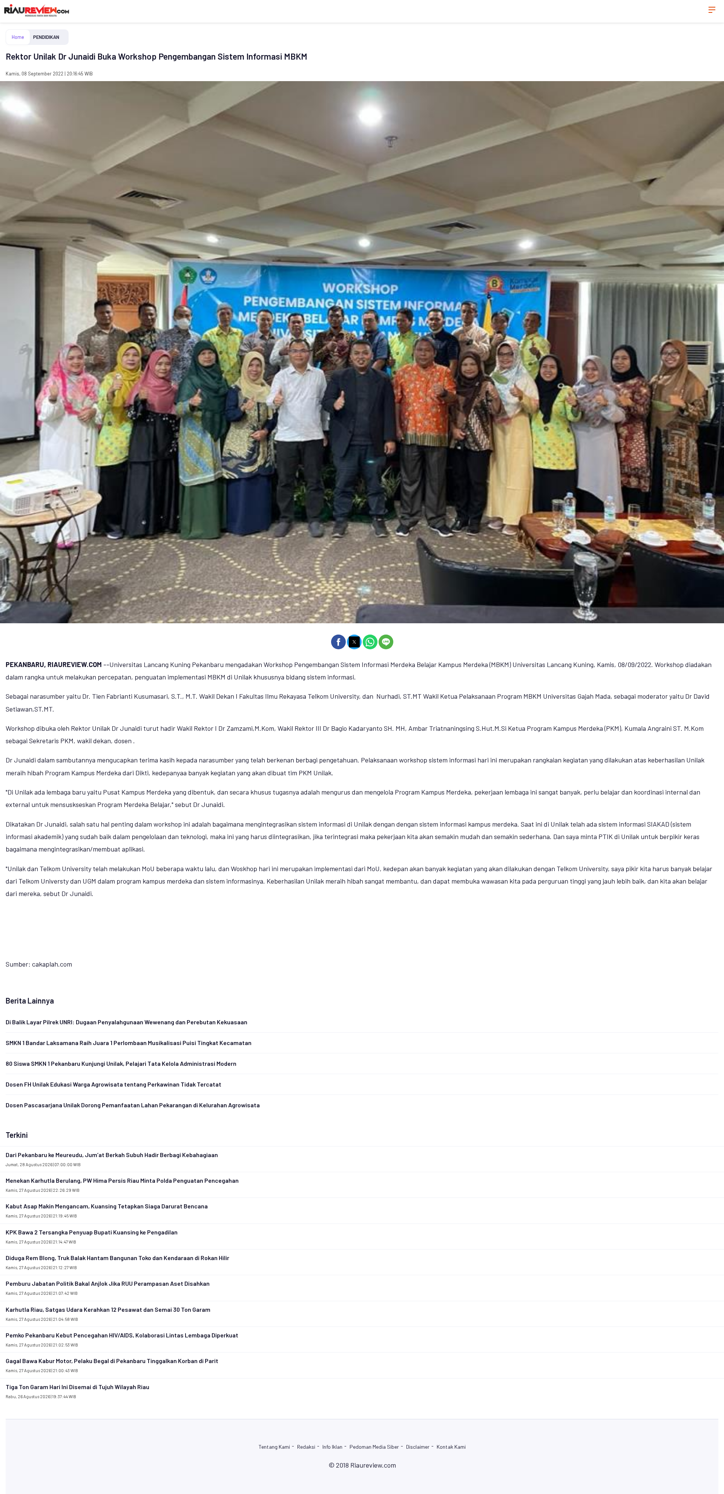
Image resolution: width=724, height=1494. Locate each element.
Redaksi (306, 1446)
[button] (338, 641)
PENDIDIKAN (46, 37)
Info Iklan (332, 1446)
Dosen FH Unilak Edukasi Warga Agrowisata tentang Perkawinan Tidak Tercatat (113, 1084)
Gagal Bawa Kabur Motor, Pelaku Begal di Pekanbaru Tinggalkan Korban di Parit (112, 1360)
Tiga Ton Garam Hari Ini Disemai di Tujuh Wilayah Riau (77, 1386)
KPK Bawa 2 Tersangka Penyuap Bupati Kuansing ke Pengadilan (92, 1232)
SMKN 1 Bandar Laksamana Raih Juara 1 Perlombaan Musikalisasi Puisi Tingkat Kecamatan (129, 1042)
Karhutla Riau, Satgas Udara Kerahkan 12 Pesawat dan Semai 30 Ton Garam (108, 1309)
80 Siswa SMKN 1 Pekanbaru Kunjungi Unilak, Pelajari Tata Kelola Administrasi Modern (121, 1063)
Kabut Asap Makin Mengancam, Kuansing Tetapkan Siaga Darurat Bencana (107, 1206)
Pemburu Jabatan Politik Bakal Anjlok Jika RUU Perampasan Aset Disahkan (108, 1283)
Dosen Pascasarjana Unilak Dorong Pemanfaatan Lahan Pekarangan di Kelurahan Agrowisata (133, 1104)
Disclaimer (417, 1446)
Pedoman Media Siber (374, 1446)
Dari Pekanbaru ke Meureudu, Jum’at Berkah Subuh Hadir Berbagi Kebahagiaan (112, 1154)
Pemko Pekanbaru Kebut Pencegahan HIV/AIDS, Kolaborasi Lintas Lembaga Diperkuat (122, 1335)
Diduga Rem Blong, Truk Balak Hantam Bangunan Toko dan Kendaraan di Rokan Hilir (117, 1257)
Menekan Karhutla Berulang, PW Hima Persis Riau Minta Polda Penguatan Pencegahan (122, 1180)
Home (18, 37)
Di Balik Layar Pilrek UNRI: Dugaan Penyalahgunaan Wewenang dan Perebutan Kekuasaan (126, 1021)
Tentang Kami (274, 1446)
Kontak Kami (451, 1446)
